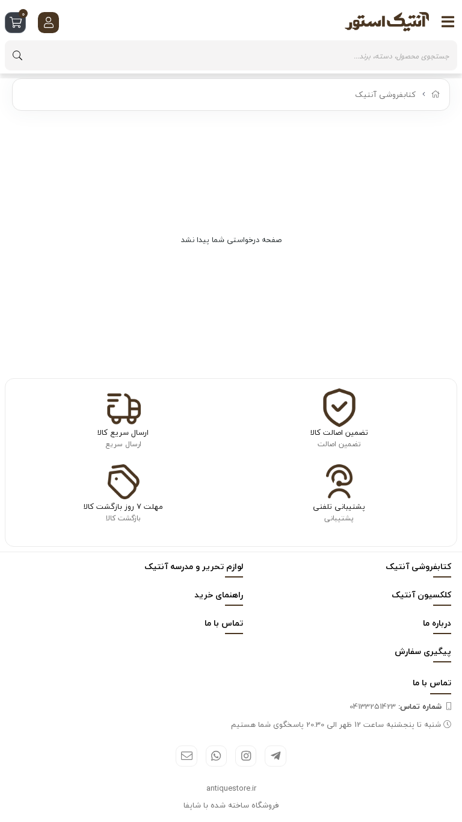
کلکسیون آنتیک (421, 594)
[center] (17, 55)
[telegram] (275, 756)
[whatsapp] (216, 756)
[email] (186, 756)
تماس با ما (224, 623)
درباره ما (437, 623)
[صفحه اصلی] (435, 94)
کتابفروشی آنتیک (385, 94)
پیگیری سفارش (423, 651)
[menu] (448, 21)
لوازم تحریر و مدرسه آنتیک (193, 566)
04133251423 (396, 706)
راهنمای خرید (218, 594)
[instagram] (245, 756)
